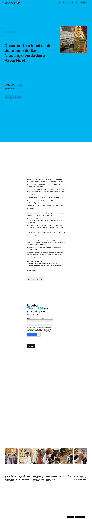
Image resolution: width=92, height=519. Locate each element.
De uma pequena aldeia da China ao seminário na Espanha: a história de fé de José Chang (25, 477)
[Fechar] (90, 517)
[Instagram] (76, 2)
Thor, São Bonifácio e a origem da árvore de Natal (46, 263)
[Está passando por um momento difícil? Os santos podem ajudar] (66, 456)
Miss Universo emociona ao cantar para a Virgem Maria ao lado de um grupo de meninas (52, 477)
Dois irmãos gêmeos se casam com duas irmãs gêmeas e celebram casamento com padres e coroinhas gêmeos (11, 477)
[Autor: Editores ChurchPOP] (6, 85)
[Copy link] (19, 97)
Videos (69, 2)
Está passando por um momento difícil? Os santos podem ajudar (66, 476)
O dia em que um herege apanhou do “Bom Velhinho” (46, 197)
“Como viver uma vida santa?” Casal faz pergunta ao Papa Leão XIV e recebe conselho (80, 477)
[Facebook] (72, 2)
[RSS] (78, 2)
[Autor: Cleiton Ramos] (6, 462)
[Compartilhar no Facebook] (7, 97)
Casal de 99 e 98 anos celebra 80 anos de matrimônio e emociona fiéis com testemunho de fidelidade (38, 477)
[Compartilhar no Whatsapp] (11, 97)
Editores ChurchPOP (10, 84)
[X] (74, 2)
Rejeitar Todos (70, 517)
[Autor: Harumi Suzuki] (20, 462)
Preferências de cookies (61, 517)
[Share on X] (15, 97)
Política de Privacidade (30, 517)
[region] (46, 517)
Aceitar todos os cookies (79, 517)
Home (60, 2)
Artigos (64, 2)
